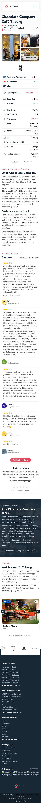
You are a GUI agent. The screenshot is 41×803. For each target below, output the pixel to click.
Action (4, 734)
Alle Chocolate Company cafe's (17, 551)
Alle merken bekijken (9, 739)
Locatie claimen (26, 162)
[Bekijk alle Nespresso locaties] (20, 648)
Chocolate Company (33, 124)
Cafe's (35, 110)
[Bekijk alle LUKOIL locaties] (30, 648)
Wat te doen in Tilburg (18, 635)
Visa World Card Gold (9, 710)
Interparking (6, 737)
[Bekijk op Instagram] (8, 775)
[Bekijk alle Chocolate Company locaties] (20, 69)
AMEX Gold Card (7, 699)
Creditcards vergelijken (10, 712)
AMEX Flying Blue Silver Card (11, 697)
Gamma (4, 726)
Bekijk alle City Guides (9, 685)
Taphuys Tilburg (10, 626)
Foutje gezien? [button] (14, 162)
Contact (4, 764)
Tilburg (21, 28)
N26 (3, 704)
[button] (5, 37)
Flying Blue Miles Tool (9, 753)
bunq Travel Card (7, 707)
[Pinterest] (19, 801)
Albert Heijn (6, 724)
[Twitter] (16, 801)
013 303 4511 (34, 155)
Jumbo (4, 721)
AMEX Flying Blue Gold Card (11, 694)
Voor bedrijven (7, 756)
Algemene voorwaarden (10, 761)
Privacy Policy (6, 758)
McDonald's (6, 729)
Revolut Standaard (8, 702)
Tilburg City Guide (14, 590)
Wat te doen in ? (9, 667)
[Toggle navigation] (35, 6)
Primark (4, 731)
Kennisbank (6, 751)
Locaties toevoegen (8, 748)
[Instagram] (22, 801)
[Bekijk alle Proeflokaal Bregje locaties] (9, 648)
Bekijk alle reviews (20, 460)
